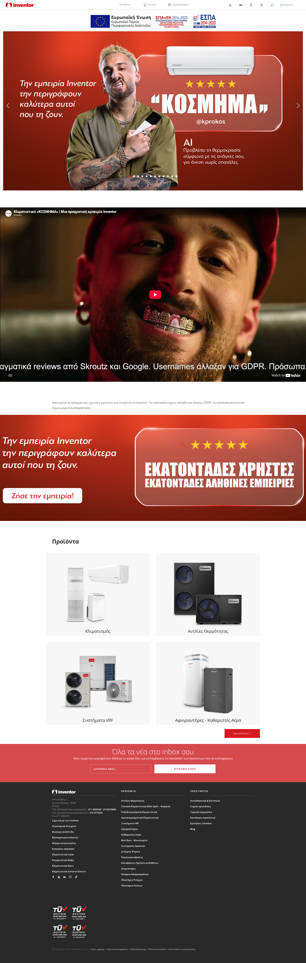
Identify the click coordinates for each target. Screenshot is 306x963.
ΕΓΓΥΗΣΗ (151, 4)
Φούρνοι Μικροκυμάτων (135, 874)
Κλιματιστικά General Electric (69, 871)
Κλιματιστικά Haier (63, 854)
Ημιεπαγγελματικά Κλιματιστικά (139, 817)
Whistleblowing (138, 949)
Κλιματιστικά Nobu (63, 860)
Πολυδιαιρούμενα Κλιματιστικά (139, 812)
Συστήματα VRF (130, 823)
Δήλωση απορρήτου (117, 949)
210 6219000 (109, 809)
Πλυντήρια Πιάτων (131, 885)
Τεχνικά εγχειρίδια (201, 812)
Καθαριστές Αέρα (131, 834)
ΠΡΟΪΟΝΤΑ (124, 4)
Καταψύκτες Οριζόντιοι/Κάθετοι (139, 863)
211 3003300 (94, 809)
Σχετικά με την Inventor (65, 820)
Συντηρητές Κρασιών (133, 846)
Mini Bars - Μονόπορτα (134, 840)
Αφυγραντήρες (129, 829)
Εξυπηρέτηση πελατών (65, 837)
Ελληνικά (288, 4)
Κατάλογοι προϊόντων (202, 817)
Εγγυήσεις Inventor (201, 823)
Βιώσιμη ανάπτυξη (63, 831)
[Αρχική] (20, 6)
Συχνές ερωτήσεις (200, 806)
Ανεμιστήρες (128, 868)
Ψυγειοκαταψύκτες (132, 857)
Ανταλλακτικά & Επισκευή (205, 800)
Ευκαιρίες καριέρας (63, 848)
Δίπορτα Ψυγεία (130, 851)
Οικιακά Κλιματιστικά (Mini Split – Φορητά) (145, 806)
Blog (192, 829)
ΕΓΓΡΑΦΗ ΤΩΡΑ (185, 769)
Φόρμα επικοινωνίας (64, 843)
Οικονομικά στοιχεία (64, 826)
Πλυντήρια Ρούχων (132, 879)
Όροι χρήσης (97, 949)
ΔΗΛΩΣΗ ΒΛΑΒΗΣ (180, 4)
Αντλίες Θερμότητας (132, 800)
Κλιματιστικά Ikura (63, 865)
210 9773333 (96, 812)
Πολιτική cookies (157, 949)
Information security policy (182, 949)
